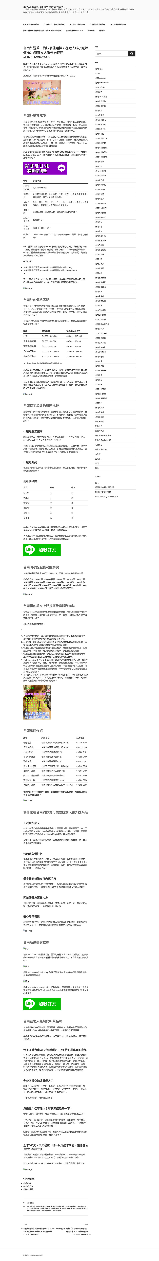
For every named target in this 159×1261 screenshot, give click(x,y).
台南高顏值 (99, 417)
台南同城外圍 (100, 171)
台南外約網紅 (100, 184)
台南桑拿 (98, 305)
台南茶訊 (98, 384)
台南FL (98, 73)
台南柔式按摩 (100, 301)
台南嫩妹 (98, 231)
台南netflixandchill (102, 82)
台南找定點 (99, 254)
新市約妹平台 (57, 1210)
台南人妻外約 (100, 101)
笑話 (97, 463)
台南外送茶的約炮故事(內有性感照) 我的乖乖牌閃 (42, 30)
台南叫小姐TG (100, 143)
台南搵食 (98, 291)
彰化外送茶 (99, 431)
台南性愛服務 (100, 250)
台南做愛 (98, 110)
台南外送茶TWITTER (74, 30)
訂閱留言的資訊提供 (103, 492)
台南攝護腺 (99, 296)
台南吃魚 (98, 166)
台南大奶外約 (100, 212)
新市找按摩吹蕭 (45, 1208)
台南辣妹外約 (100, 393)
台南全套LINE (100, 120)
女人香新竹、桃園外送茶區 (54, 24)
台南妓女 (98, 222)
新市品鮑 (39, 1206)
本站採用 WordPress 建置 (33, 1255)
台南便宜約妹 (100, 106)
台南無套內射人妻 (102, 324)
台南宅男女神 (100, 240)
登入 (97, 482)
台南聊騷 (98, 375)
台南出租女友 (100, 129)
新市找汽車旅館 (35, 1210)
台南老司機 (99, 365)
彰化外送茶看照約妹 (103, 435)
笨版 (97, 468)
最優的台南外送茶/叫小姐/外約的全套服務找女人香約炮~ (43, 7)
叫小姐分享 (28, 1186)
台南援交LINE (100, 287)
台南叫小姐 (99, 133)
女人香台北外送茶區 (77, 24)
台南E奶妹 (99, 68)
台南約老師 (99, 356)
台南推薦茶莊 (100, 282)
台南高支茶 (99, 407)
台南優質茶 (99, 115)
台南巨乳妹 (99, 245)
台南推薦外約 (100, 277)
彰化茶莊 (98, 444)
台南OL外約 (100, 87)
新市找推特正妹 (56, 1208)
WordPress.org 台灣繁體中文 (106, 496)
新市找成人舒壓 (34, 1208)
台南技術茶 (99, 263)
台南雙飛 (98, 403)
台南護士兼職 (100, 389)
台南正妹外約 (100, 314)
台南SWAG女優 (101, 96)
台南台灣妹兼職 (101, 157)
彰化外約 (98, 426)
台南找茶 (98, 259)
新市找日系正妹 (67, 1208)
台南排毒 (98, 273)
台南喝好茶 (99, 180)
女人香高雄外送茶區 (118, 24)
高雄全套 (91, 30)
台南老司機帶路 (101, 370)
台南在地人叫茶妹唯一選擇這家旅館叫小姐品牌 (54, 75)
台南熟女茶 (99, 328)
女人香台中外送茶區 (97, 24)
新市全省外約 (31, 1206)
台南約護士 (99, 361)
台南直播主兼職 (101, 333)
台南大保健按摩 (101, 208)
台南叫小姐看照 (101, 147)
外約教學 (27, 1183)
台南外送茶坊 (100, 203)
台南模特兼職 (100, 310)
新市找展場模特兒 (71, 1206)
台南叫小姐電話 (101, 152)
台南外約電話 (100, 189)
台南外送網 (99, 194)
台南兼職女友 (100, 124)
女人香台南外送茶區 (31, 24)
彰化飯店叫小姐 (101, 449)
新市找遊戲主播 (46, 1210)
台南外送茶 (30, 1203)
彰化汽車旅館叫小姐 (103, 440)
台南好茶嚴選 (100, 217)
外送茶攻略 (28, 1189)
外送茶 (102, 30)
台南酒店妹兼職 (101, 398)
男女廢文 (98, 458)
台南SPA (98, 92)
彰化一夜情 (99, 421)
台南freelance (100, 78)
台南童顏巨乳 (100, 347)
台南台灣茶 (99, 161)
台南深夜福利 (100, 319)
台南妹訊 (98, 226)
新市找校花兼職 (78, 1208)
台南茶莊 (98, 379)
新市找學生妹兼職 (58, 1206)
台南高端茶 (99, 412)
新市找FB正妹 (47, 1206)
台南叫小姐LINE (101, 138)
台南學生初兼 (100, 235)
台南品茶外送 (100, 175)
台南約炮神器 (100, 352)
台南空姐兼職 (100, 342)
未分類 (97, 454)
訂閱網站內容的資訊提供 (104, 487)
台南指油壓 (99, 268)
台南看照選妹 (100, 338)
